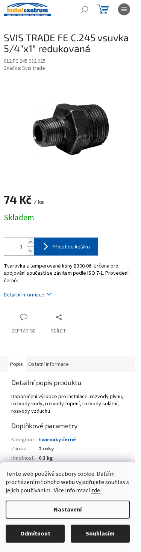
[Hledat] (84, 9)
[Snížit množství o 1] (30, 251)
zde (95, 490)
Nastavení (68, 509)
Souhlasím (100, 533)
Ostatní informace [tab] (48, 364)
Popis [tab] (16, 364)
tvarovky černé (57, 440)
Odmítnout (35, 533)
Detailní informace (24, 295)
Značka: (24, 68)
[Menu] (124, 9)
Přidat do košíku (71, 246)
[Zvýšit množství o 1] (30, 242)
